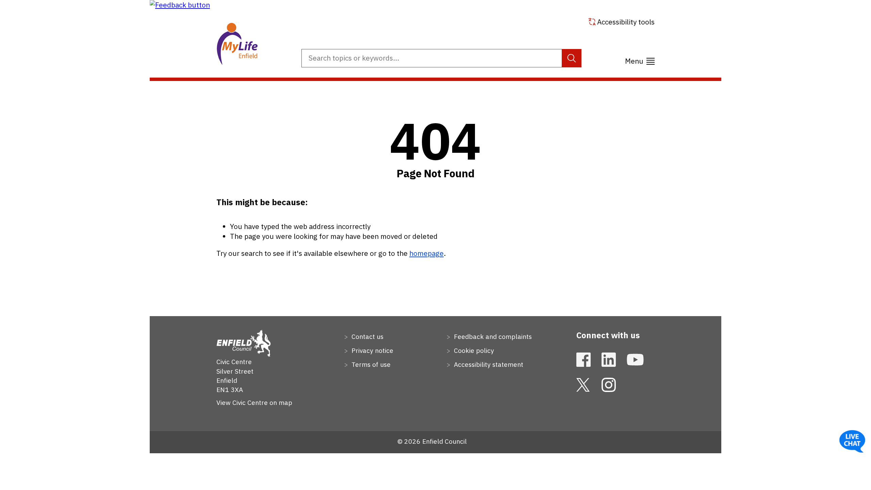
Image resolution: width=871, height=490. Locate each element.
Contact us (366, 336)
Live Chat (852, 441)
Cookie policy (473, 350)
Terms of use (370, 364)
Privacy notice (371, 350)
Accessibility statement (487, 364)
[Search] (571, 58)
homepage (426, 253)
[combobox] (441, 58)
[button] (180, 5)
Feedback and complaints (492, 336)
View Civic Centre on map (254, 402)
